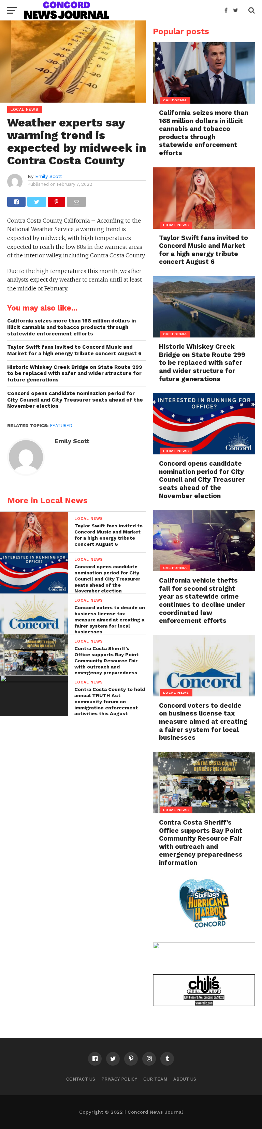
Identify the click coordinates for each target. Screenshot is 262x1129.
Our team (155, 1079)
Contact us (80, 1079)
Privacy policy (119, 1079)
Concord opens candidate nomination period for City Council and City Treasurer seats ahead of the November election (75, 399)
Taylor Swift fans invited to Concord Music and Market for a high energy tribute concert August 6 (74, 350)
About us (184, 1079)
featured (61, 425)
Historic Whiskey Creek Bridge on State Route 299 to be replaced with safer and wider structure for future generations (74, 373)
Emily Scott (48, 176)
